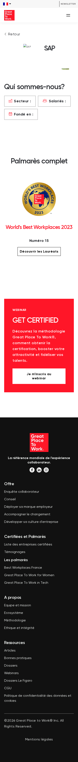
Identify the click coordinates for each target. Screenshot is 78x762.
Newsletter (68, 4)
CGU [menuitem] (7, 688)
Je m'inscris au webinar (39, 376)
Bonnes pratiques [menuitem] (18, 658)
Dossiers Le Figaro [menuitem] (18, 680)
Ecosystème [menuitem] (13, 613)
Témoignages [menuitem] (14, 552)
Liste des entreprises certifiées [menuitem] (28, 544)
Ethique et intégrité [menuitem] (19, 628)
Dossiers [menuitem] (10, 665)
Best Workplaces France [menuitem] (23, 568)
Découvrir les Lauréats (39, 251)
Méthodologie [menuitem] (15, 620)
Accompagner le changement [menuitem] (27, 514)
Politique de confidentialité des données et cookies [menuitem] (37, 698)
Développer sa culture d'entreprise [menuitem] (31, 522)
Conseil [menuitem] (10, 499)
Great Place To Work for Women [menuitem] (29, 575)
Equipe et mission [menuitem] (17, 605)
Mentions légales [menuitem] (39, 739)
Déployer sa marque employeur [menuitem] (28, 507)
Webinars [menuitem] (11, 673)
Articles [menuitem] (10, 650)
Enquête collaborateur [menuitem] (21, 492)
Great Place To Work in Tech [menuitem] (26, 583)
